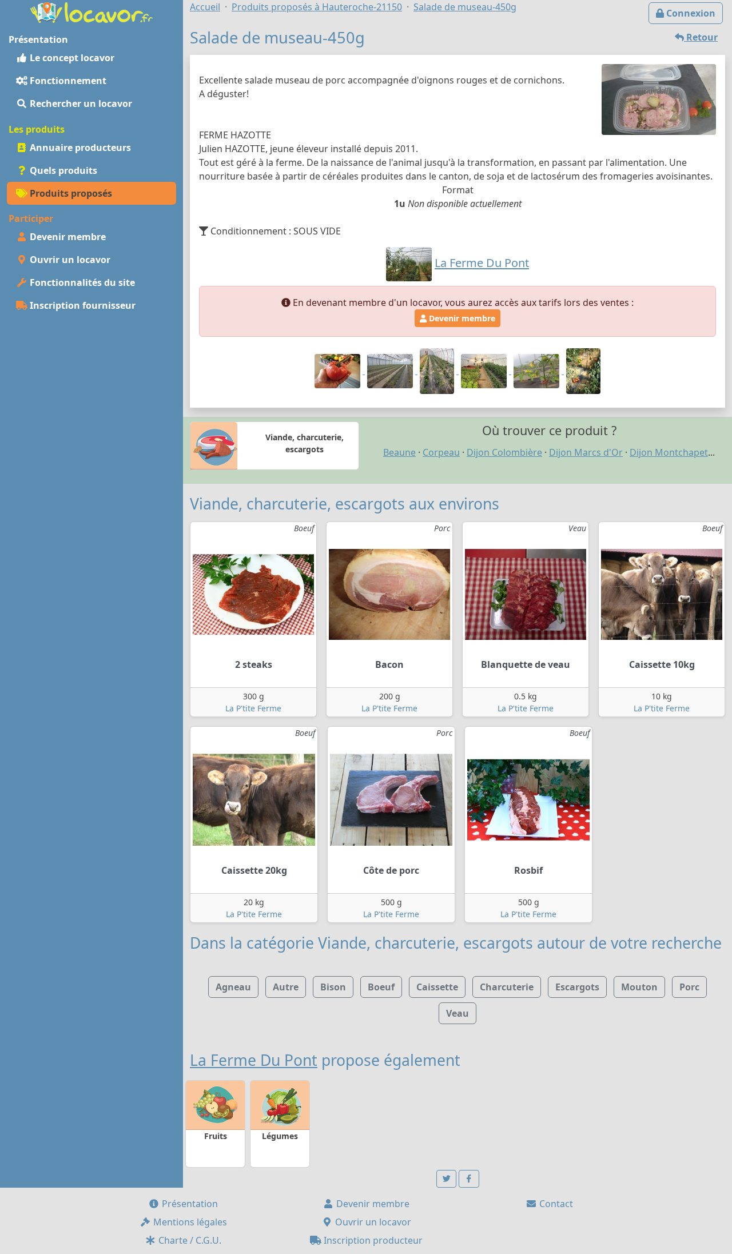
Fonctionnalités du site (81, 282)
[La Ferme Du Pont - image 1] (338, 370)
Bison (333, 987)
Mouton (639, 987)
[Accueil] (91, 11)
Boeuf (381, 987)
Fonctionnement (66, 80)
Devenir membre (66, 236)
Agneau (233, 987)
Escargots (577, 987)
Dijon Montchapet (669, 452)
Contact (555, 1203)
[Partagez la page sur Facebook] (469, 1179)
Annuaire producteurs (79, 147)
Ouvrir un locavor (68, 259)
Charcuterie (507, 987)
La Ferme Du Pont (253, 1060)
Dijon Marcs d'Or (586, 452)
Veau (457, 1013)
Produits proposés (69, 193)
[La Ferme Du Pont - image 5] (537, 370)
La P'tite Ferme (253, 708)
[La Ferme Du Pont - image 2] (391, 370)
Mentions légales (189, 1222)
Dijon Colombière (504, 452)
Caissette (437, 987)
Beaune (399, 452)
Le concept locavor (70, 57)
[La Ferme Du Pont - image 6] (583, 370)
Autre (286, 987)
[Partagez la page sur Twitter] (446, 1179)
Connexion (689, 13)
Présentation (189, 1203)
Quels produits (62, 170)
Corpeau (441, 452)
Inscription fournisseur (81, 305)
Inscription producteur (372, 1240)
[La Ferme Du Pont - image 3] (438, 370)
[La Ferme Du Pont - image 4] (485, 370)
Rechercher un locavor (79, 103)
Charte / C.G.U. (188, 1240)
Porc (689, 987)
